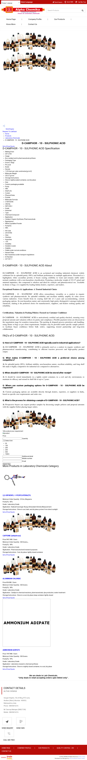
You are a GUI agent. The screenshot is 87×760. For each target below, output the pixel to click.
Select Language (27, 2)
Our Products (59, 19)
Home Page (11, 19)
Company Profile (34, 19)
